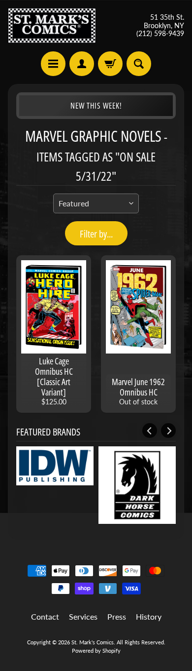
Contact (45, 616)
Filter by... (96, 233)
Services (83, 616)
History (148, 616)
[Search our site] (139, 63)
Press (116, 616)
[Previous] (149, 430)
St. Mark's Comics (92, 642)
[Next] (168, 430)
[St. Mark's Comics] (52, 25)
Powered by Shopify (96, 650)
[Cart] (110, 63)
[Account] (81, 63)
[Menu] (53, 63)
